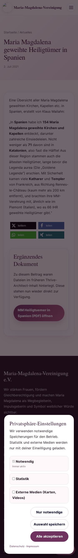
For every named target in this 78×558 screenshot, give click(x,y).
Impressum (32, 546)
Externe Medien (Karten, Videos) (34, 495)
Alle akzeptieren (49, 536)
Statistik (22, 479)
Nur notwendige (49, 512)
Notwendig (23, 463)
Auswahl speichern (49, 524)
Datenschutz (17, 546)
